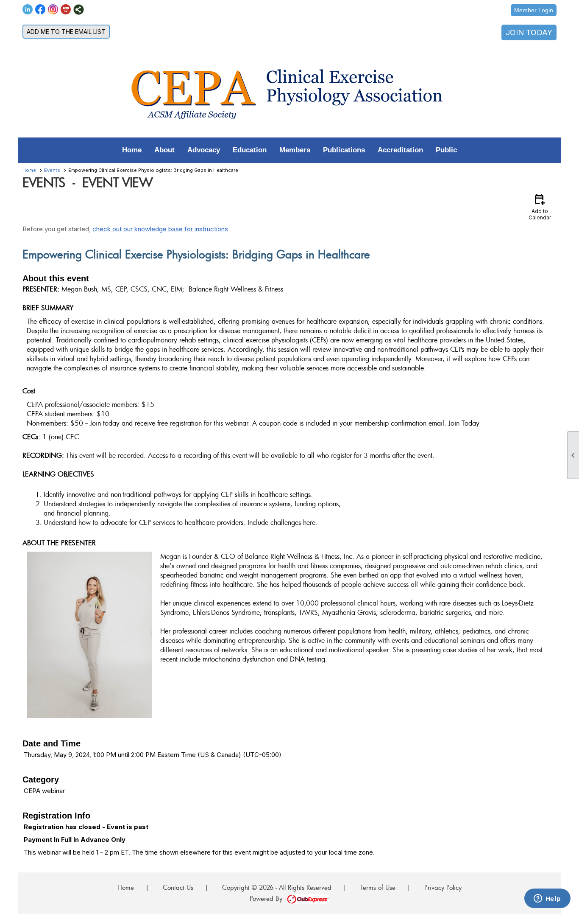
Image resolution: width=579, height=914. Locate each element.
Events (52, 170)
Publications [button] (344, 150)
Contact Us (178, 887)
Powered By (268, 898)
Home (132, 150)
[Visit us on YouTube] (66, 9)
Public (446, 150)
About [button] (164, 150)
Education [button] (250, 150)
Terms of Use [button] (377, 887)
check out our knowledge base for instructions (160, 229)
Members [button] (294, 150)
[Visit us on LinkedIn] (27, 9)
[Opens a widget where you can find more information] (547, 899)
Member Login (533, 10)
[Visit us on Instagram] (53, 9)
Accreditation (400, 150)
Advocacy (203, 150)
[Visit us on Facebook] (40, 9)
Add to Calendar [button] (540, 206)
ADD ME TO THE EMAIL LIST (66, 31)
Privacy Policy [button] (443, 887)
